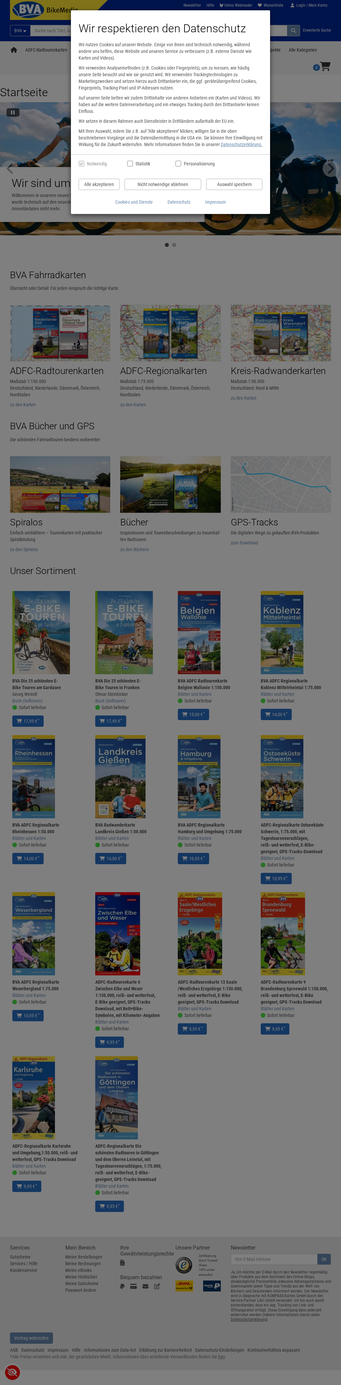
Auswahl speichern (234, 184)
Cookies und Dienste (134, 202)
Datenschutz (179, 202)
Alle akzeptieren (99, 184)
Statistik (143, 163)
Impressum (215, 202)
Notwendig (97, 163)
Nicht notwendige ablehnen (163, 184)
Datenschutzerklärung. (241, 144)
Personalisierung (199, 163)
